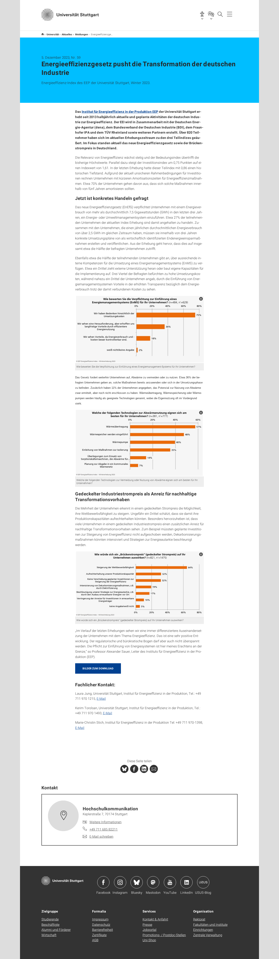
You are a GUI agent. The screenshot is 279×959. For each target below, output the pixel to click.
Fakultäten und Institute (210, 924)
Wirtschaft (48, 935)
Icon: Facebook (103, 882)
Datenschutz (101, 924)
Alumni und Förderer (56, 929)
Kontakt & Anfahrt (155, 919)
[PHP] (134, 769)
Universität (53, 34)
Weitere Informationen (105, 822)
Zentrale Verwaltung (207, 935)
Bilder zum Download (98, 668)
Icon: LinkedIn (186, 882)
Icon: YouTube (170, 882)
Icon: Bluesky (137, 882)
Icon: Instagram (120, 882)
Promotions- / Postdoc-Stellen (164, 935)
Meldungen (81, 34)
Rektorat (199, 919)
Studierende (50, 919)
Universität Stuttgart (42, 34)
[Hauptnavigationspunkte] (229, 14)
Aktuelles (67, 34)
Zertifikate (99, 935)
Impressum (100, 919)
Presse (147, 924)
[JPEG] (139, 329)
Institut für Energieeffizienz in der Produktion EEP (120, 111)
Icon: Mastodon (153, 882)
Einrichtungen (203, 929)
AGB (95, 940)
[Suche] (220, 14)
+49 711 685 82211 (103, 829)
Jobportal (149, 929)
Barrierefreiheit (102, 929)
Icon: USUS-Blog (203, 882)
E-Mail (101, 698)
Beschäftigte (50, 924)
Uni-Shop (149, 940)
